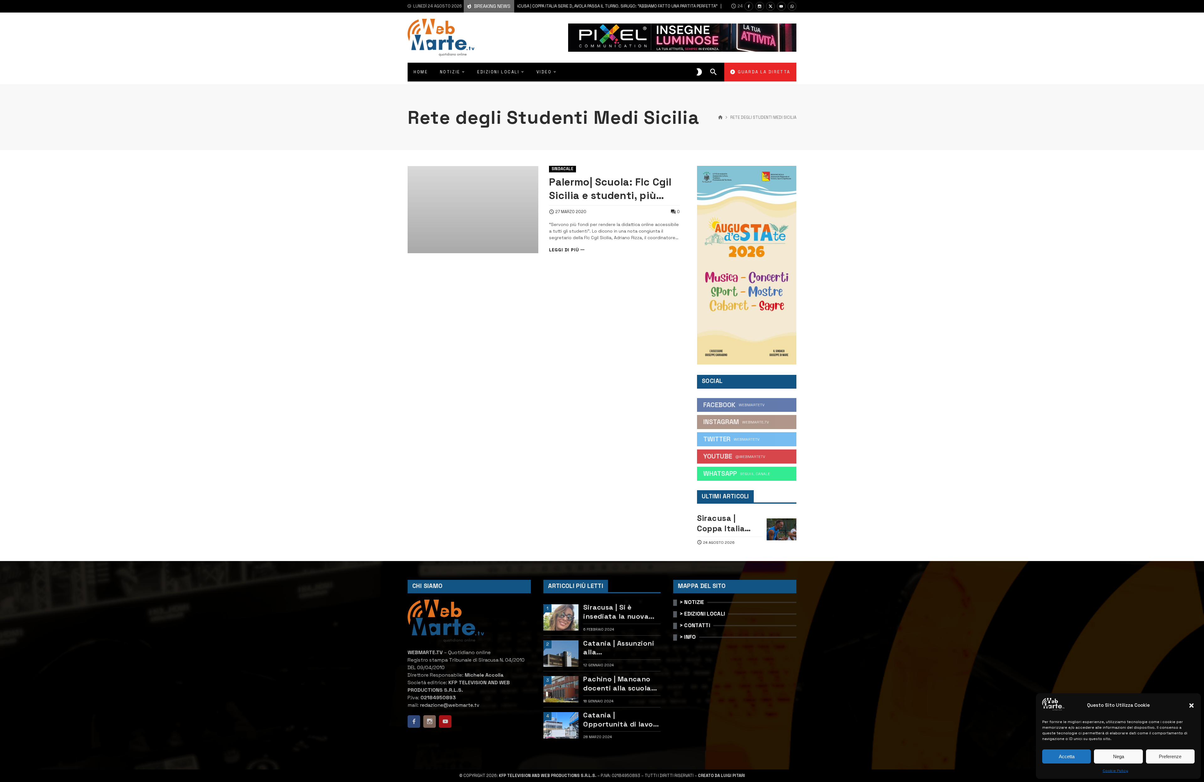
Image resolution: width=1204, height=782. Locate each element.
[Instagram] (759, 6)
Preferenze (1170, 756)
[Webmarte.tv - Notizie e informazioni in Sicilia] (441, 37)
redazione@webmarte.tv (449, 705)
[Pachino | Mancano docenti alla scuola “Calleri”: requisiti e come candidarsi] (560, 689)
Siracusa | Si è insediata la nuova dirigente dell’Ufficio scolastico (619, 612)
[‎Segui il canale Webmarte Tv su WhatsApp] (792, 6)
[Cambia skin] (699, 72)
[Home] (720, 117)
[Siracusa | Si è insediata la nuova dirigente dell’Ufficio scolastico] (560, 617)
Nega (1118, 756)
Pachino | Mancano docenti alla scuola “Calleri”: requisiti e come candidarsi (617, 683)
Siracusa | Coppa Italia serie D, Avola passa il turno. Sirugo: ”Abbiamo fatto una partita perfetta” (583, 6)
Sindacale (562, 168)
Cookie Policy (1115, 770)
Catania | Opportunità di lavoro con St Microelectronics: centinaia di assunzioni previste (621, 719)
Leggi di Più (564, 250)
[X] (770, 6)
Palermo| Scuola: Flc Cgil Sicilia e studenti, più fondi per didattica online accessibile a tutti (613, 189)
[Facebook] (748, 6)
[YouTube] (781, 6)
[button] (1191, 705)
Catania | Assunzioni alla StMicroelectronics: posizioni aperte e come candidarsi (618, 648)
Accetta (1067, 756)
